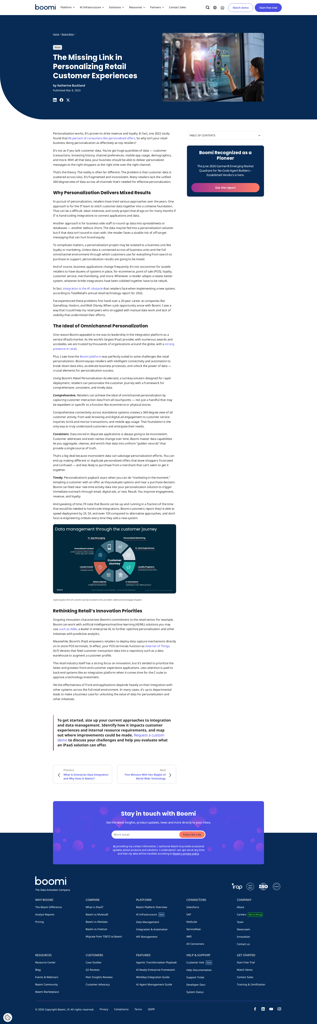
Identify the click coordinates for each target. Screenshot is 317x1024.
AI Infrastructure (90, 7)
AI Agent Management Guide (154, 984)
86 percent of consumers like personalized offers (101, 138)
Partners (155, 7)
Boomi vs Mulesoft (97, 914)
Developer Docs (195, 984)
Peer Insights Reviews (99, 977)
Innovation (243, 936)
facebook (255, 1009)
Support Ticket (195, 977)
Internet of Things (157, 646)
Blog (38, 969)
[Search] (207, 7)
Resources (135, 7)
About (240, 907)
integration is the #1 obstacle (83, 288)
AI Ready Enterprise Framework (155, 969)
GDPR (151, 1009)
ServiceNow (193, 929)
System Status (195, 992)
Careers (249, 914)
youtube (271, 1009)
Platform (66, 7)
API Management (146, 936)
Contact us (243, 944)
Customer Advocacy (98, 984)
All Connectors (195, 944)
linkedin (263, 1009)
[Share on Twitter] (68, 100)
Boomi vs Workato (97, 921)
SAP (188, 914)
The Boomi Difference (48, 907)
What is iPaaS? (94, 907)
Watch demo (241, 7)
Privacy (104, 1009)
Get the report (225, 188)
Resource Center (45, 962)
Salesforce (192, 907)
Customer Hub (198, 962)
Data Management (147, 922)
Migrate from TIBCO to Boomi (104, 936)
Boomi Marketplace (47, 991)
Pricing (39, 921)
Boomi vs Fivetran (96, 929)
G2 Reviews (93, 969)
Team (240, 922)
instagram (279, 1009)
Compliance (121, 1009)
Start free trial (268, 7)
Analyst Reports (44, 914)
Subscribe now (192, 834)
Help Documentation (199, 970)
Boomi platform (90, 356)
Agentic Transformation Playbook (156, 962)
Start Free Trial (246, 962)
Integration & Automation (152, 929)
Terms (138, 1009)
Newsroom (243, 929)
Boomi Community (46, 984)
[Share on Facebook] (61, 100)
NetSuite (191, 921)
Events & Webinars (46, 977)
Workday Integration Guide (153, 977)
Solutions (115, 7)
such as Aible (68, 629)
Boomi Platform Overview (151, 907)
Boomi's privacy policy (186, 853)
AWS (189, 936)
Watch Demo (244, 969)
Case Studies (93, 962)
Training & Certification (251, 984)
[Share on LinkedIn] (55, 100)
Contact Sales (177, 7)
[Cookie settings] (7, 1017)
